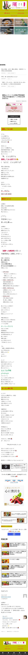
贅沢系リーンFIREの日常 (7, 526)
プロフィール (20, 646)
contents (12, 116)
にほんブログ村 (14, 482)
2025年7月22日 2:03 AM (6, 596)
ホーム (7, 646)
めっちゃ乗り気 (14, 123)
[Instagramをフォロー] (14, 534)
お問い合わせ (7, 648)
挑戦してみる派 (14, 119)
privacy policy (20, 648)
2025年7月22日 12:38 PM (7, 618)
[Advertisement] (14, 49)
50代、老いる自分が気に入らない (9, 76)
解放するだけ (13, 121)
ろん (3, 616)
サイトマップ (14, 650)
